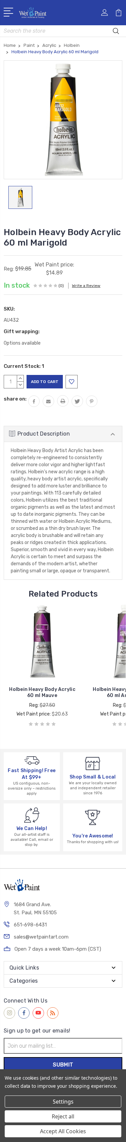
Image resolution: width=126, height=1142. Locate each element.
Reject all (63, 1116)
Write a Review (86, 285)
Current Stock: (24, 366)
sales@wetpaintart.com (41, 937)
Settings (63, 1101)
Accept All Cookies (63, 1131)
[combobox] (63, 31)
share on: (15, 399)
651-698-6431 (30, 925)
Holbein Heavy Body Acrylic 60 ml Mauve (42, 692)
